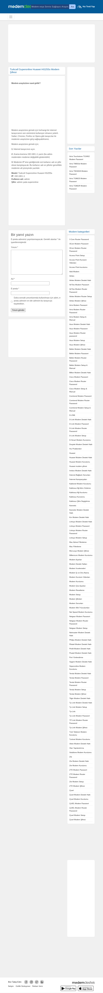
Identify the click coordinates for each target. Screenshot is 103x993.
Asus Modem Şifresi (77, 345)
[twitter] (37, 982)
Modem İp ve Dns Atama (79, 573)
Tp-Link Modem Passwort (79, 716)
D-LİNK (72, 415)
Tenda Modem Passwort (79, 678)
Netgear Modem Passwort (79, 616)
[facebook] (26, 982)
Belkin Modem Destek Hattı (80, 349)
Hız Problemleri (75, 449)
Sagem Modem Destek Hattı (80, 662)
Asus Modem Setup (77, 340)
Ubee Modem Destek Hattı (79, 744)
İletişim (11, 986)
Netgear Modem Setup (78, 628)
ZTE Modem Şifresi (77, 786)
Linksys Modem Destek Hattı (80, 522)
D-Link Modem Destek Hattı (80, 420)
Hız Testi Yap (89, 6)
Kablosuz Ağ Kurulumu (78, 492)
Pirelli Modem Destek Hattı (79, 649)
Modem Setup (75, 595)
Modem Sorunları (76, 603)
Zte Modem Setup (76, 782)
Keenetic (72, 506)
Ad (13, 279)
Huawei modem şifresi (78, 466)
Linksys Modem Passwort (79, 526)
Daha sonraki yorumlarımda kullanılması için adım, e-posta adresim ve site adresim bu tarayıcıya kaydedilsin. (37, 301)
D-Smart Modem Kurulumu (80, 440)
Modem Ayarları (75, 560)
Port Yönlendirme (76, 657)
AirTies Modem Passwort (79, 285)
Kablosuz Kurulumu (77, 497)
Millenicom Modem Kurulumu (80, 555)
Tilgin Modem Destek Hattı (79, 698)
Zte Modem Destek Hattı (79, 761)
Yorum (14, 247)
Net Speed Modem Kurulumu (80, 612)
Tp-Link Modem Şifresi (78, 728)
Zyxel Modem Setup (77, 815)
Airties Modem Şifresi (77, 301)
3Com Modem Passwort (78, 244)
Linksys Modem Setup (78, 538)
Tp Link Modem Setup (78, 707)
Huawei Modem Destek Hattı (80, 457)
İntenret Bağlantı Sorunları (79, 475)
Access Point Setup (77, 255)
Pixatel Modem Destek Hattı (80, 653)
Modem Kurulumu (76, 581)
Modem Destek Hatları (78, 564)
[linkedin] (42, 982)
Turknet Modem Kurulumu (79, 739)
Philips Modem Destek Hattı (80, 640)
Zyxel (71, 790)
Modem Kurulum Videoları (79, 577)
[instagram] (31, 982)
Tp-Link (72, 711)
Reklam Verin (37, 986)
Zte (70, 757)
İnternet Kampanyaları (78, 479)
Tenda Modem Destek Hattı (80, 673)
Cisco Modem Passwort (78, 377)
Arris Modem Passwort (78, 305)
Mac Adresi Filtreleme (78, 542)
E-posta (15, 289)
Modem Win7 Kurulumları (79, 608)
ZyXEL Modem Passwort (79, 803)
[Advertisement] (51, 43)
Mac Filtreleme (75, 547)
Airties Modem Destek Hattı (80, 280)
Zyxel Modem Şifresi (77, 820)
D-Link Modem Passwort (79, 424)
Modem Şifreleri (75, 599)
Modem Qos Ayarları (77, 586)
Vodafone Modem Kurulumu (80, 752)
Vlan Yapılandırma (76, 748)
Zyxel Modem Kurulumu (78, 799)
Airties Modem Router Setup (80, 296)
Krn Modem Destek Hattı (79, 517)
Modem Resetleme (76, 590)
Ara (72, 7)
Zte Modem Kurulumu (78, 766)
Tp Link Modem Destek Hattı (80, 703)
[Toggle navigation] (10, 16)
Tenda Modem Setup (77, 690)
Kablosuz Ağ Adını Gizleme (80, 488)
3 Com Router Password (79, 239)
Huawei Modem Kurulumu (79, 462)
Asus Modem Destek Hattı (79, 324)
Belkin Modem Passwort (78, 353)
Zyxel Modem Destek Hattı (79, 795)
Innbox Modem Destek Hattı (80, 471)
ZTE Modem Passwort (78, 770)
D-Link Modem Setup (77, 436)
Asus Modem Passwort (78, 329)
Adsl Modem (74, 272)
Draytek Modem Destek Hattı (80, 444)
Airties (71, 276)
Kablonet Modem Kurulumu (80, 484)
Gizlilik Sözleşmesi (23, 986)
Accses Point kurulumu (78, 267)
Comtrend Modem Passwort (80, 396)
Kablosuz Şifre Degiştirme (79, 501)
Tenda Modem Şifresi (77, 694)
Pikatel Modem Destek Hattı (80, 644)
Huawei (72, 453)
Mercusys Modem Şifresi (79, 551)
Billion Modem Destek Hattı (80, 373)
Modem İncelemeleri (77, 568)
